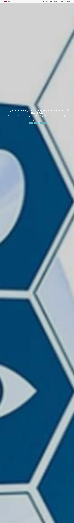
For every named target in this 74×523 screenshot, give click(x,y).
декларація (36, 122)
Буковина (30, 122)
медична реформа (43, 122)
